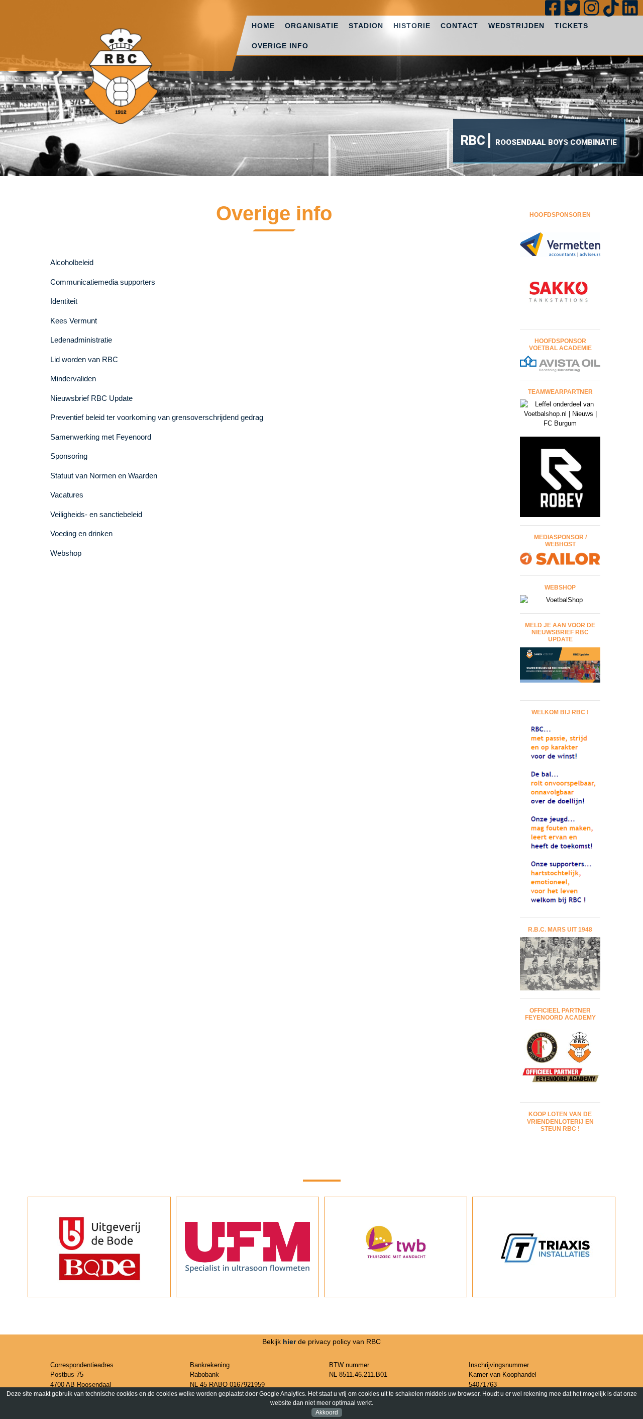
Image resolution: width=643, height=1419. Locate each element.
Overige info (280, 46)
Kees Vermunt (73, 320)
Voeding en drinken (81, 533)
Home (263, 26)
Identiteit (63, 301)
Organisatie (312, 26)
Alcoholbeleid (71, 262)
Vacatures (66, 494)
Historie (412, 26)
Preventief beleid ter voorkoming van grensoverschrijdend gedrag (157, 417)
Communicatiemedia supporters (102, 282)
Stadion (366, 26)
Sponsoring (68, 456)
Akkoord (326, 1412)
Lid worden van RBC (84, 359)
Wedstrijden (516, 26)
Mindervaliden (73, 378)
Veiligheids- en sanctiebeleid (96, 514)
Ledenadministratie (81, 340)
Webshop (65, 553)
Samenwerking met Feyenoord (100, 437)
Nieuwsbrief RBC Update (91, 398)
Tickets (571, 26)
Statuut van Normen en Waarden (103, 475)
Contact (459, 26)
